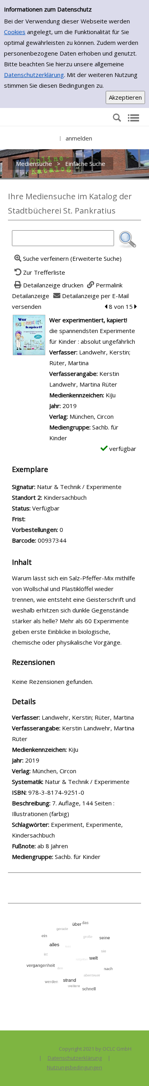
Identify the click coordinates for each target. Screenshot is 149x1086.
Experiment (67, 824)
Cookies (14, 32)
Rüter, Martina (69, 363)
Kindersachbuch (33, 835)
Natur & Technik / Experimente (87, 782)
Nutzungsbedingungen (74, 1067)
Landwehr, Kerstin (104, 352)
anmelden (79, 138)
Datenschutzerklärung (34, 75)
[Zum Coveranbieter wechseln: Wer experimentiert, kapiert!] (29, 334)
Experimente (103, 824)
